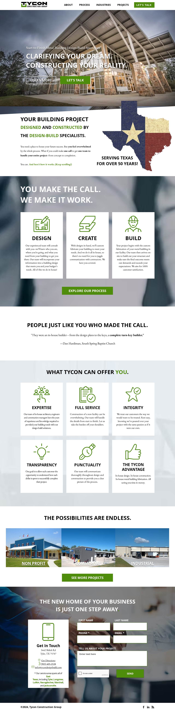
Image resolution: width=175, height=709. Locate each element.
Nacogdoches (46, 682)
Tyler (50, 679)
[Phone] (39, 663)
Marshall (58, 682)
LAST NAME (122, 620)
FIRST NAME (86, 620)
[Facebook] (143, 707)
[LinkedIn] (148, 707)
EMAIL (118, 633)
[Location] (39, 660)
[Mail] (33, 666)
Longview (58, 679)
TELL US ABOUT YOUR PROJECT (97, 648)
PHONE (83, 633)
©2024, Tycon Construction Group (41, 707)
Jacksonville (50, 685)
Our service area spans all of (49, 673)
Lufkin (36, 682)
